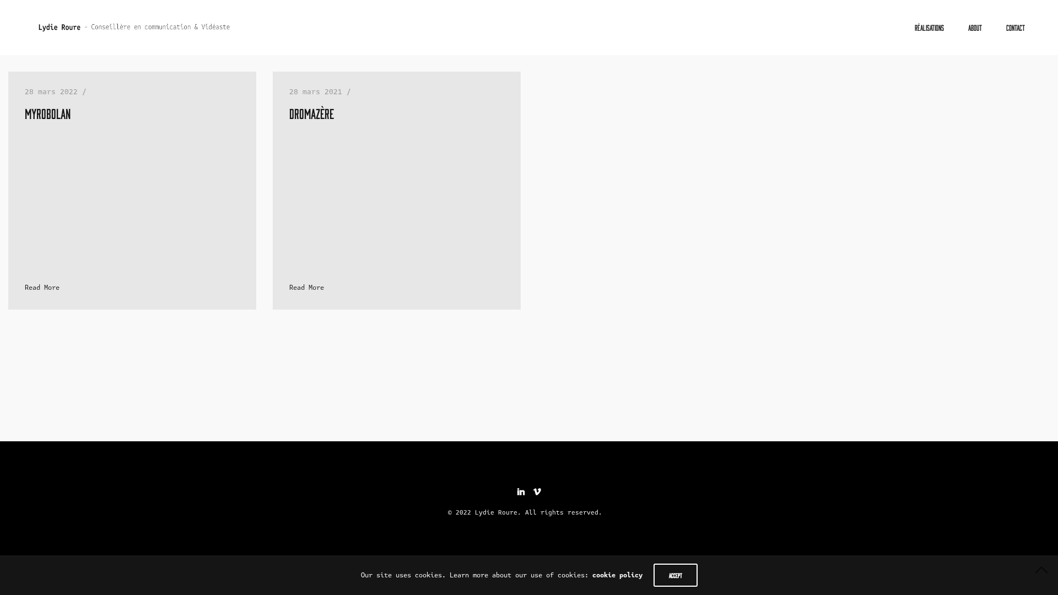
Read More (42, 288)
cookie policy (617, 575)
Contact (1015, 27)
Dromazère (311, 113)
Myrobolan (48, 113)
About (975, 27)
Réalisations (929, 27)
